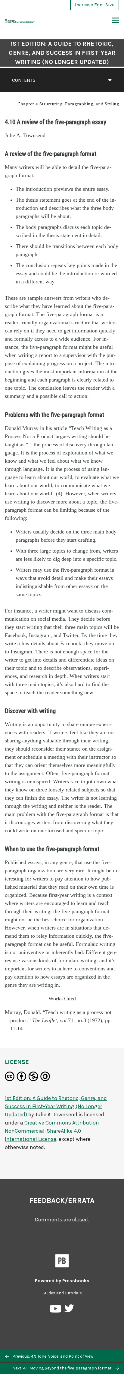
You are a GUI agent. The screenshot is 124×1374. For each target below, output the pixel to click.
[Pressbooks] (62, 1262)
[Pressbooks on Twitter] (69, 1310)
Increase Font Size (94, 5)
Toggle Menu (115, 21)
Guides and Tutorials (62, 1293)
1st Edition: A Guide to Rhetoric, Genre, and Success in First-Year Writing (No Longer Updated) (62, 52)
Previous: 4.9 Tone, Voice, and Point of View (52, 1356)
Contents (24, 80)
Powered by (62, 1280)
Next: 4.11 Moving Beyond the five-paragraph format (62, 1368)
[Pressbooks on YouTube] (56, 1310)
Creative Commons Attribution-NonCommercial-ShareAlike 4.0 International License (53, 1130)
